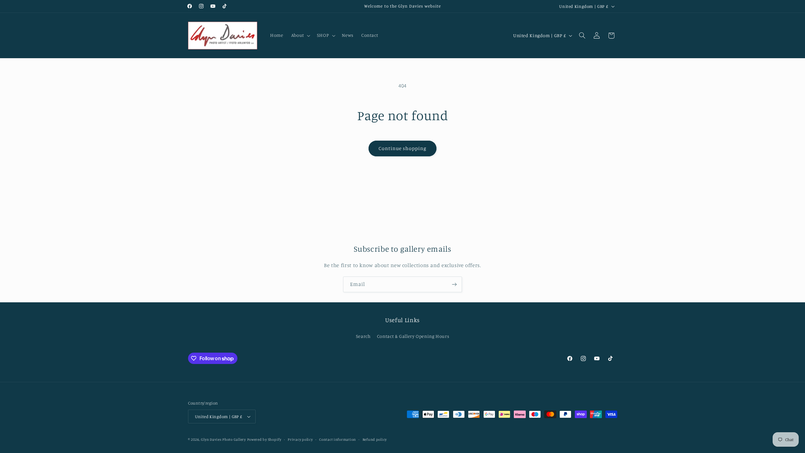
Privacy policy (300, 439)
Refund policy (375, 439)
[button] (300, 35)
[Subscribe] (454, 284)
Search (363, 336)
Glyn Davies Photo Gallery (223, 439)
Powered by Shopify (264, 439)
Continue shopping (403, 148)
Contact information (337, 439)
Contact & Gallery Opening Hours (413, 336)
